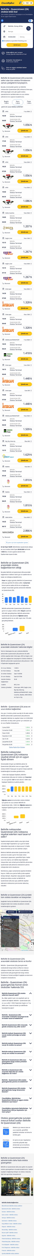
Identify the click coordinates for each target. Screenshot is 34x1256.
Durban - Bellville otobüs (8, 1213)
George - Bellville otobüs (8, 1219)
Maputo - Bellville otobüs (8, 1228)
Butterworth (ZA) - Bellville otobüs (11, 1210)
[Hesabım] (19, 3)
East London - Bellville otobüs (10, 1216)
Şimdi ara (24, 131)
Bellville (12, 913)
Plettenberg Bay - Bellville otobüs (11, 1243)
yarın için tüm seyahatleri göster (18, 542)
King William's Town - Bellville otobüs (11, 1225)
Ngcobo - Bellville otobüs (8, 1237)
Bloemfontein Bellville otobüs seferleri (12, 1207)
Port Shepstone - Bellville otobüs (10, 1249)
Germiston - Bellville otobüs (9, 1222)
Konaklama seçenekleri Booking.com (15, 41)
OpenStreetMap (24, 952)
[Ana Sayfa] (9, 3)
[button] (31, 946)
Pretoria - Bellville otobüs (8, 1252)
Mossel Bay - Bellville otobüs (9, 1231)
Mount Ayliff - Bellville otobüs (10, 1234)
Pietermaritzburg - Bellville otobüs (11, 1240)
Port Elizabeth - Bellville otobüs (10, 1246)
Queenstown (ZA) (25, 913)
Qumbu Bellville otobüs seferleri (10, 1255)
